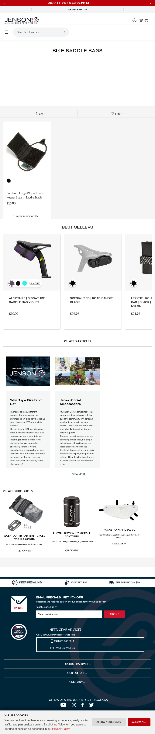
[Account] (134, 20)
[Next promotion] (124, 9)
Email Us (65, 648)
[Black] (9, 181)
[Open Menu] (6, 32)
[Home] (22, 20)
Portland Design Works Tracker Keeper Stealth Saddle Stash (26, 195)
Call (64, 641)
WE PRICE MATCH (77, 9)
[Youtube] (64, 705)
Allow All (139, 722)
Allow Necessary (109, 722)
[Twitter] (92, 705)
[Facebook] (83, 705)
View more (78, 474)
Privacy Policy (61, 728)
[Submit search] (63, 32)
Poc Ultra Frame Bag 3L (119, 529)
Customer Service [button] (76, 663)
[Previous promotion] (31, 9)
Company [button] (76, 681)
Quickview (24, 551)
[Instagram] (75, 705)
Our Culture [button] (76, 672)
